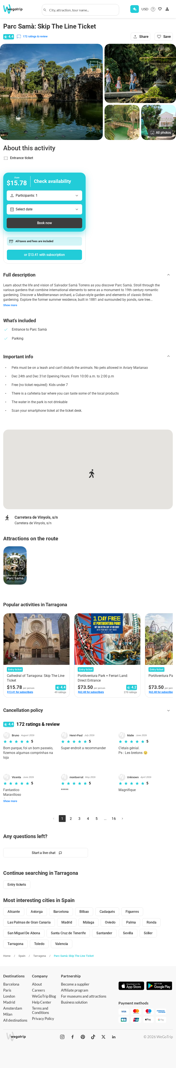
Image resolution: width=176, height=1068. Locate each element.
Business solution (74, 1002)
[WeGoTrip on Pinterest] (82, 1036)
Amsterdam (12, 1008)
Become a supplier (75, 984)
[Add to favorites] (64, 618)
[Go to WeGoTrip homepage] (15, 9)
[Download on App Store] (131, 986)
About (37, 984)
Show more (10, 305)
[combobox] (82, 10)
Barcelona (11, 984)
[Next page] (122, 818)
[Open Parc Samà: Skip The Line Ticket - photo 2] (140, 73)
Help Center (41, 1002)
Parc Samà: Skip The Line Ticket (74, 955)
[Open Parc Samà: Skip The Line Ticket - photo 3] (122, 122)
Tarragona (39, 955)
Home (7, 955)
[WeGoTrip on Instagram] (62, 1036)
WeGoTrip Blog (44, 996)
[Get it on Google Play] (159, 986)
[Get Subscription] (134, 9)
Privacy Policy (43, 1018)
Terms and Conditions (40, 1010)
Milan (7, 1014)
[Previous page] (54, 818)
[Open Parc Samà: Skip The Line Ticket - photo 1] (51, 92)
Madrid (9, 1002)
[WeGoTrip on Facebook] (72, 1036)
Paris (7, 990)
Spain (21, 955)
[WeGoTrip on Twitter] (103, 1036)
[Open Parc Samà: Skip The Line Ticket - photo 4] (158, 122)
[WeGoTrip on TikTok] (93, 1036)
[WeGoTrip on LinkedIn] (113, 1036)
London (9, 996)
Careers (38, 990)
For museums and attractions (83, 996)
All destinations (15, 1020)
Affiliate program (74, 990)
